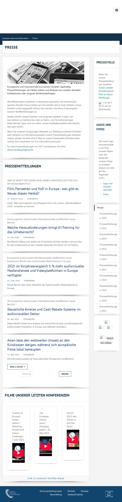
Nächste (65, 374)
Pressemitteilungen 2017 (108, 308)
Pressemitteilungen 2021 (108, 267)
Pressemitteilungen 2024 (108, 236)
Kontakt (71, 491)
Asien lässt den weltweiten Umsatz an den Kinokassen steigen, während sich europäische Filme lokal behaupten (41, 345)
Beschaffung (56, 494)
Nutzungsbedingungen (51, 491)
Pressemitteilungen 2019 (108, 288)
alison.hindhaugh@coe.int (20, 149)
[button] (17, 367)
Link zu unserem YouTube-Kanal (45, 478)
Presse (100, 207)
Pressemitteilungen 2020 (108, 277)
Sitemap (84, 491)
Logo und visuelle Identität (107, 186)
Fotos (106, 194)
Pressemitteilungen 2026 (108, 215)
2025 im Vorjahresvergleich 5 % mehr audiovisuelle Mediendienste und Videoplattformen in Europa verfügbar (45, 270)
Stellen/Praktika (75, 494)
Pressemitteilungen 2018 (108, 298)
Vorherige (26, 374)
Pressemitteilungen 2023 (108, 246)
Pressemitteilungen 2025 (108, 226)
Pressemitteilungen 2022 (108, 257)
